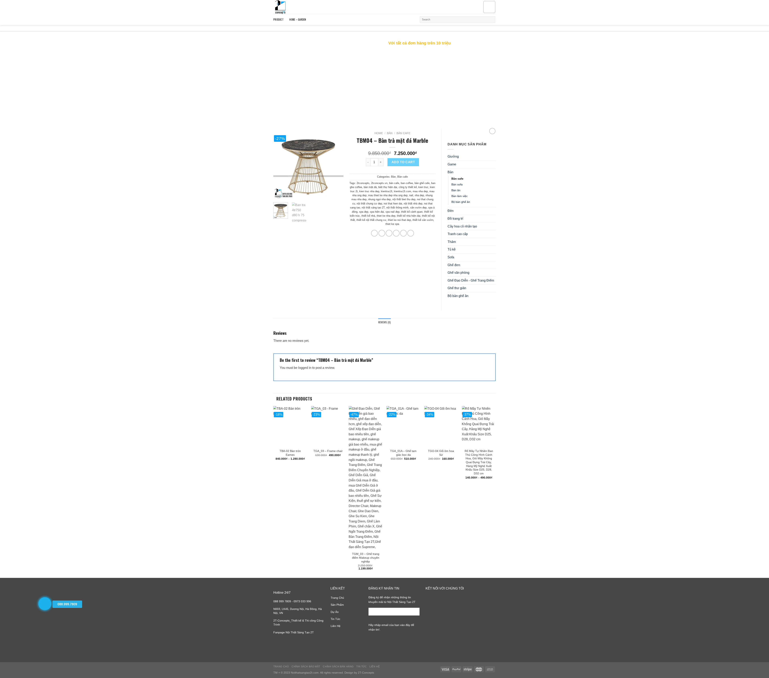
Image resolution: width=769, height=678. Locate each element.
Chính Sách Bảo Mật (306, 666)
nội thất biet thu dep (403, 199)
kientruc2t (386, 191)
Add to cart (403, 162)
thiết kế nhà (368, 215)
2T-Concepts (366, 672)
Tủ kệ (452, 249)
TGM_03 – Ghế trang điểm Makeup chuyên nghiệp (365, 557)
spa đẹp (363, 211)
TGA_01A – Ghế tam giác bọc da (403, 452)
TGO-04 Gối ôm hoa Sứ (441, 452)
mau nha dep (420, 191)
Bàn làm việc (459, 196)
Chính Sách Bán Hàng (338, 666)
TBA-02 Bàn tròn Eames (290, 452)
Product (278, 19)
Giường (453, 156)
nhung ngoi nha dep (379, 199)
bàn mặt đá (370, 187)
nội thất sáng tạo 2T (373, 207)
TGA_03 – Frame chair (328, 451)
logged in (304, 367)
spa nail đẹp (393, 211)
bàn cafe (394, 183)
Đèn (451, 210)
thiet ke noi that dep (399, 219)
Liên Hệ (335, 626)
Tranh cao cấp (458, 234)
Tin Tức (335, 619)
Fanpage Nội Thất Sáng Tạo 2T (293, 632)
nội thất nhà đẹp (413, 203)
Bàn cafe (403, 133)
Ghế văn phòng (458, 272)
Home (378, 133)
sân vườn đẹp (418, 207)
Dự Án (335, 612)
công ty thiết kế (408, 187)
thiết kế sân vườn (423, 219)
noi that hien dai (393, 203)
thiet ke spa (392, 223)
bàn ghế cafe (422, 183)
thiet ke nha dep (386, 215)
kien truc (423, 187)
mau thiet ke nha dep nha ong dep (388, 195)
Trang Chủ (337, 597)
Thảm (452, 241)
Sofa (451, 257)
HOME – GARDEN (297, 19)
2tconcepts (363, 183)
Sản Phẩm (337, 604)
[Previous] (279, 164)
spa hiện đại (377, 211)
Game (452, 164)
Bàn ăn (455, 190)
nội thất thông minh (397, 207)
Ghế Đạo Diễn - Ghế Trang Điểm (471, 280)
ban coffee (407, 183)
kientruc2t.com (402, 191)
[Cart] (489, 7)
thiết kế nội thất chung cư (371, 219)
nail (411, 195)
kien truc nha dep (369, 191)
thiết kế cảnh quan (412, 211)
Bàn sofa (457, 184)
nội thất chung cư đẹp (369, 203)
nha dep (419, 195)
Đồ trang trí (455, 218)
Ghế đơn (454, 265)
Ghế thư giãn (457, 288)
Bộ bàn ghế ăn (460, 201)
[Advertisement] (384, 91)
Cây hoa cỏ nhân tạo (462, 226)
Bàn (390, 133)
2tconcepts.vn (379, 183)
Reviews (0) (384, 322)
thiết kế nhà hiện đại (408, 215)
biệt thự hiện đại (387, 187)
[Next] (337, 164)
